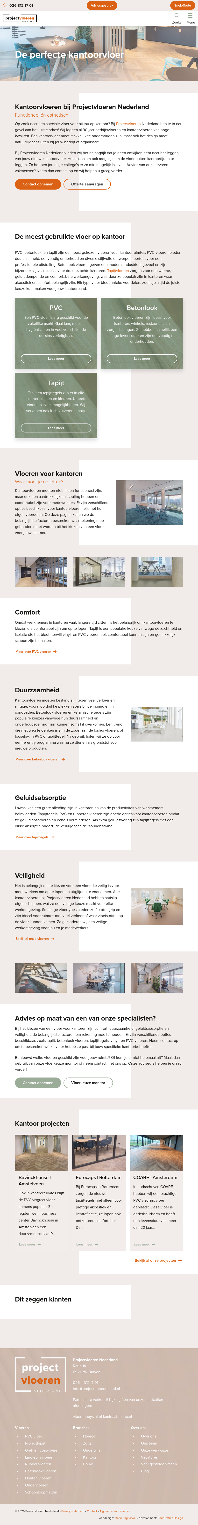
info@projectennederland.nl (96, 1388)
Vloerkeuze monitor (88, 1083)
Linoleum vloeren (40, 1457)
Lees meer (56, 358)
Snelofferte (182, 5)
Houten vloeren (38, 1478)
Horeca (89, 1436)
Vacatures (149, 1457)
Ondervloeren (37, 1485)
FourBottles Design (161, 1518)
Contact (92, 1511)
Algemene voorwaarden (115, 1511)
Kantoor (89, 1457)
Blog (145, 1471)
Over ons (148, 1436)
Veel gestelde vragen (159, 1464)
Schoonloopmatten (41, 1492)
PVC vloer (33, 1436)
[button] (190, 14)
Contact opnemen (38, 184)
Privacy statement (73, 1511)
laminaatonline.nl (118, 1416)
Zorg (87, 1443)
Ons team (149, 1443)
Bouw (88, 1464)
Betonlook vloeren (40, 1471)
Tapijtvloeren (118, 270)
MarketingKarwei (117, 1518)
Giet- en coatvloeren (42, 1450)
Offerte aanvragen (87, 184)
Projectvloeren (128, 124)
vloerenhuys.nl (85, 1416)
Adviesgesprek (102, 5)
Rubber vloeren (38, 1464)
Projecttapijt (35, 1443)
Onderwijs (91, 1450)
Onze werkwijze (154, 1450)
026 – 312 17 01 (85, 1383)
